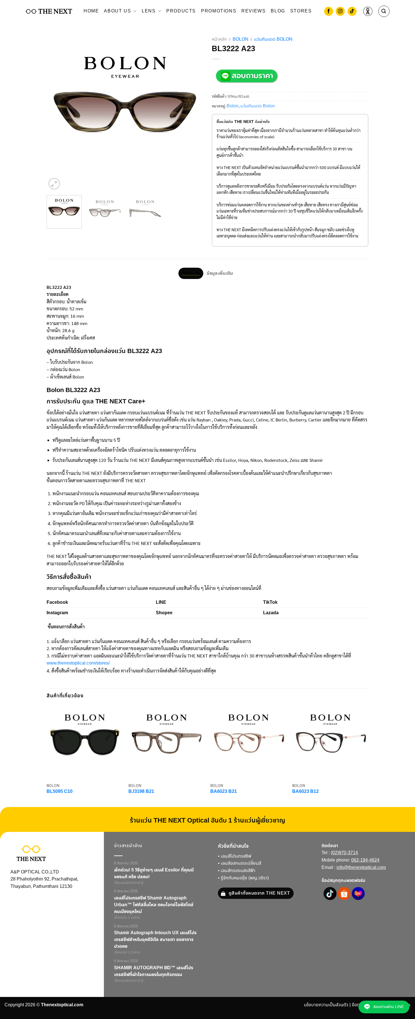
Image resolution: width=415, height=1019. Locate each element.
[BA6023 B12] (330, 741)
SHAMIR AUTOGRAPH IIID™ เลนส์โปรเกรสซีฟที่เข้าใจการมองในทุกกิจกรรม (153, 971)
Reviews (253, 11)
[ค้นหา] (384, 11)
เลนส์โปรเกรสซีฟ (236, 856)
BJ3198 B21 (141, 792)
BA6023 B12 (305, 792)
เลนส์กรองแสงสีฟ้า (238, 870)
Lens (149, 11)
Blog (278, 11)
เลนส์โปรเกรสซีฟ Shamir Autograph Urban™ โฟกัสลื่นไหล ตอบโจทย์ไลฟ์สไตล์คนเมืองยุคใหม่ (153, 905)
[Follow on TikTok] (352, 11)
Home (91, 11)
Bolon (240, 39)
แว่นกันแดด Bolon (273, 39)
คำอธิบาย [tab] (191, 273)
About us (117, 11)
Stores (301, 11)
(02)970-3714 (344, 853)
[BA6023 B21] (248, 741)
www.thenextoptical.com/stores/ (78, 663)
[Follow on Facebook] (328, 11)
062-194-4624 (365, 860)
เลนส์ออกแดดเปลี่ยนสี (241, 863)
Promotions (218, 11)
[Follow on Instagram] (340, 11)
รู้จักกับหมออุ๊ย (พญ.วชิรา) (245, 878)
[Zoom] (54, 183)
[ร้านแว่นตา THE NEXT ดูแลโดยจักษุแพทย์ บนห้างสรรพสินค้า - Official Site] (49, 11)
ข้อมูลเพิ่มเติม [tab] (220, 273)
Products (181, 11)
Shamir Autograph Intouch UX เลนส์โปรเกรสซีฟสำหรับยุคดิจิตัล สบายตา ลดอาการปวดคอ (155, 939)
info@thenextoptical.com (361, 867)
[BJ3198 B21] (166, 741)
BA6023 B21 (223, 792)
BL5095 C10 (60, 792)
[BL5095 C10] (85, 741)
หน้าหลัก (219, 39)
